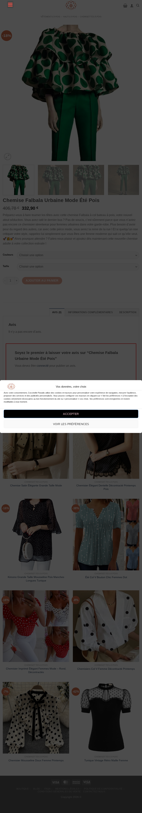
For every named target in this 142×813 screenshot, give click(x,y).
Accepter (71, 413)
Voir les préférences (71, 424)
